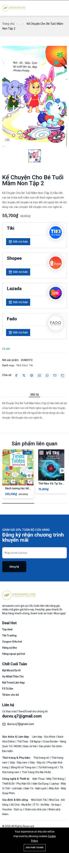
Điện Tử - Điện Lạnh (35, 788)
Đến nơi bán (20, 241)
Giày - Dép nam (19, 762)
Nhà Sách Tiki (25, 365)
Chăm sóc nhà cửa (36, 809)
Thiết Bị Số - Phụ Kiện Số (16, 783)
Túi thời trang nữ (48, 767)
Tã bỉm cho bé (10, 694)
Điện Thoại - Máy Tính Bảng (48, 778)
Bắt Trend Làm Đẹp (13, 682)
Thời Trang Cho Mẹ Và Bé (36, 772)
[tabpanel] (34, 408)
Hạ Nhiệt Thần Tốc (13, 676)
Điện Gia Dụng (41, 783)
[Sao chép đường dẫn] (62, 375)
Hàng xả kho (9, 647)
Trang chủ (8, 23)
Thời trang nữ (41, 757)
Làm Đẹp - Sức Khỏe (44, 736)
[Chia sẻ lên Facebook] (16, 375)
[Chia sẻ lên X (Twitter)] (24, 375)
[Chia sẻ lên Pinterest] (31, 375)
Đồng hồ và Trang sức (23, 767)
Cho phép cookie (34, 847)
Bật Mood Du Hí (11, 670)
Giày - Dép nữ (38, 762)
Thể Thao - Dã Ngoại (29, 741)
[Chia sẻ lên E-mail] (55, 375)
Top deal (7, 629)
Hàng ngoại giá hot (13, 653)
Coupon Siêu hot (12, 641)
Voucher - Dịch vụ (12, 809)
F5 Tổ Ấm (7, 688)
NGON (18, 746)
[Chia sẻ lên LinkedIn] (39, 375)
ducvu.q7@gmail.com (22, 716)
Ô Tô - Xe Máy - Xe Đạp (46, 804)
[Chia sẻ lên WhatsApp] (47, 375)
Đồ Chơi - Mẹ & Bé (21, 804)
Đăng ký (14, 566)
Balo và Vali (30, 746)
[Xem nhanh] (29, 475)
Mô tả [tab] (35, 394)
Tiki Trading (9, 635)
